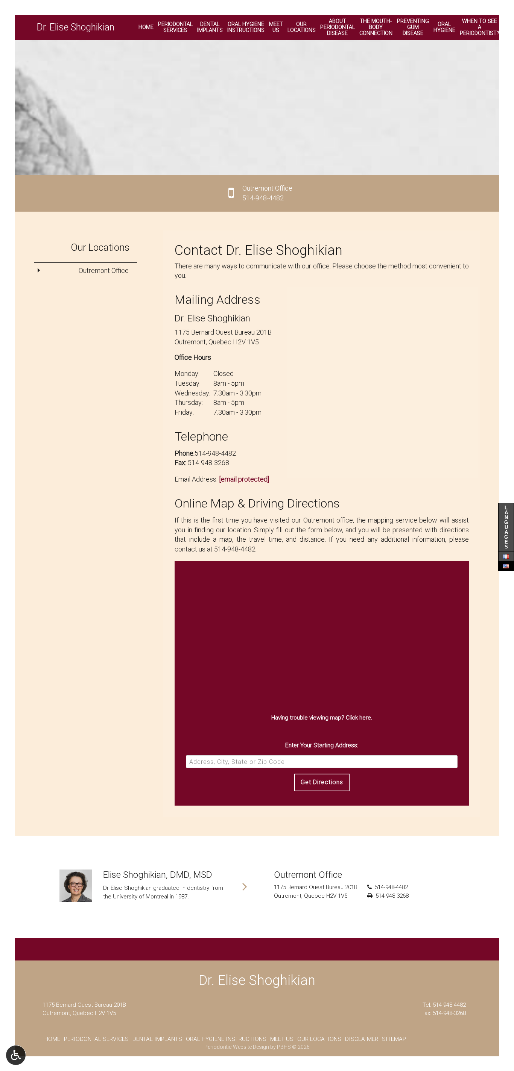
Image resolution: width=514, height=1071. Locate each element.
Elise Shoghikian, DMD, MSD (157, 875)
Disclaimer (361, 1039)
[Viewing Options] (16, 1055)
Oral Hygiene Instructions (226, 1039)
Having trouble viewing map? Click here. (322, 717)
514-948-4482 (215, 453)
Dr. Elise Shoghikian (75, 27)
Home (146, 27)
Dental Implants (157, 1039)
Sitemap (394, 1039)
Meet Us (281, 1039)
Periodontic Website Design (236, 1047)
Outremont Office (104, 270)
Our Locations (100, 247)
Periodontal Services (96, 1039)
